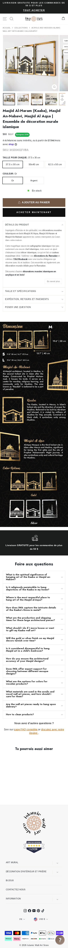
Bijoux (10, 880)
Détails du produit (17, 225)
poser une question (18, 307)
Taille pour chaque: (21, 157)
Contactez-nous (16, 889)
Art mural (12, 862)
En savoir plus (53, 281)
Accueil (7, 28)
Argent (33, 180)
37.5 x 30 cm (12, 164)
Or (12, 180)
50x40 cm (34, 164)
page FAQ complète (26, 729)
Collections (21, 28)
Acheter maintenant (33, 212)
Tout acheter (34, 10)
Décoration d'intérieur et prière (26, 871)
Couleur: (10, 174)
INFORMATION (13, 898)
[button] (60, 939)
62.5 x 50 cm (55, 164)
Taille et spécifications (20, 291)
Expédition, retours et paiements (27, 299)
